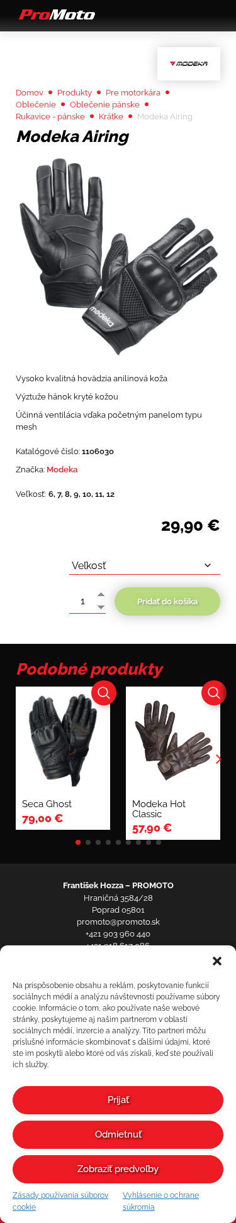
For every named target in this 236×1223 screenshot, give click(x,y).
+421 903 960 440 (118, 933)
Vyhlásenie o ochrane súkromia (161, 1201)
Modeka (62, 469)
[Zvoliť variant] (103, 692)
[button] (217, 961)
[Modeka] (188, 63)
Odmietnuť (118, 1134)
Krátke (111, 116)
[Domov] (55, 18)
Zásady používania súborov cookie (60, 1201)
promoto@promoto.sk (118, 922)
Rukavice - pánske (50, 116)
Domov (29, 92)
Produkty (74, 92)
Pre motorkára (133, 92)
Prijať (118, 1100)
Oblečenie (36, 104)
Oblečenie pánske (105, 104)
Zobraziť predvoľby (118, 1169)
